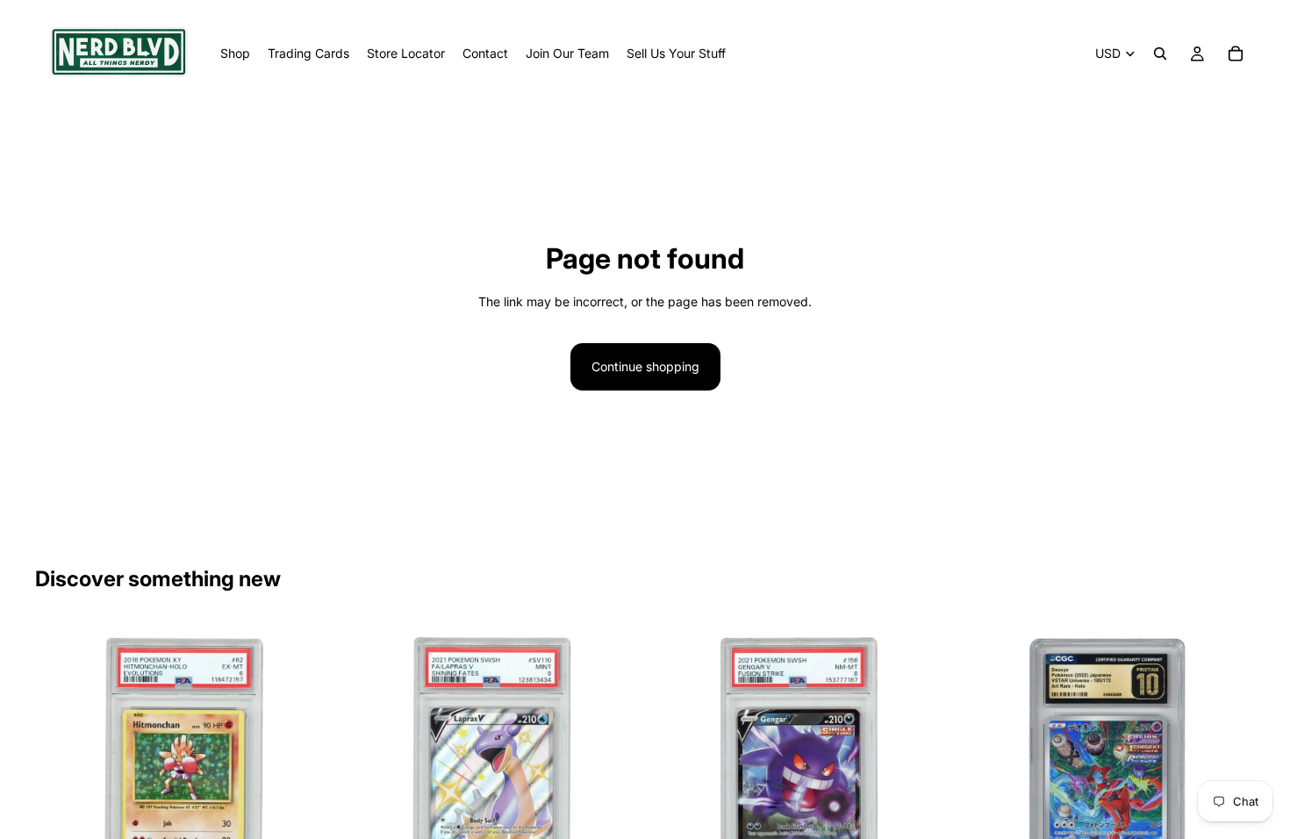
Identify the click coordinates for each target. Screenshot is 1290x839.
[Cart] (1235, 53)
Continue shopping (645, 366)
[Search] (1160, 53)
